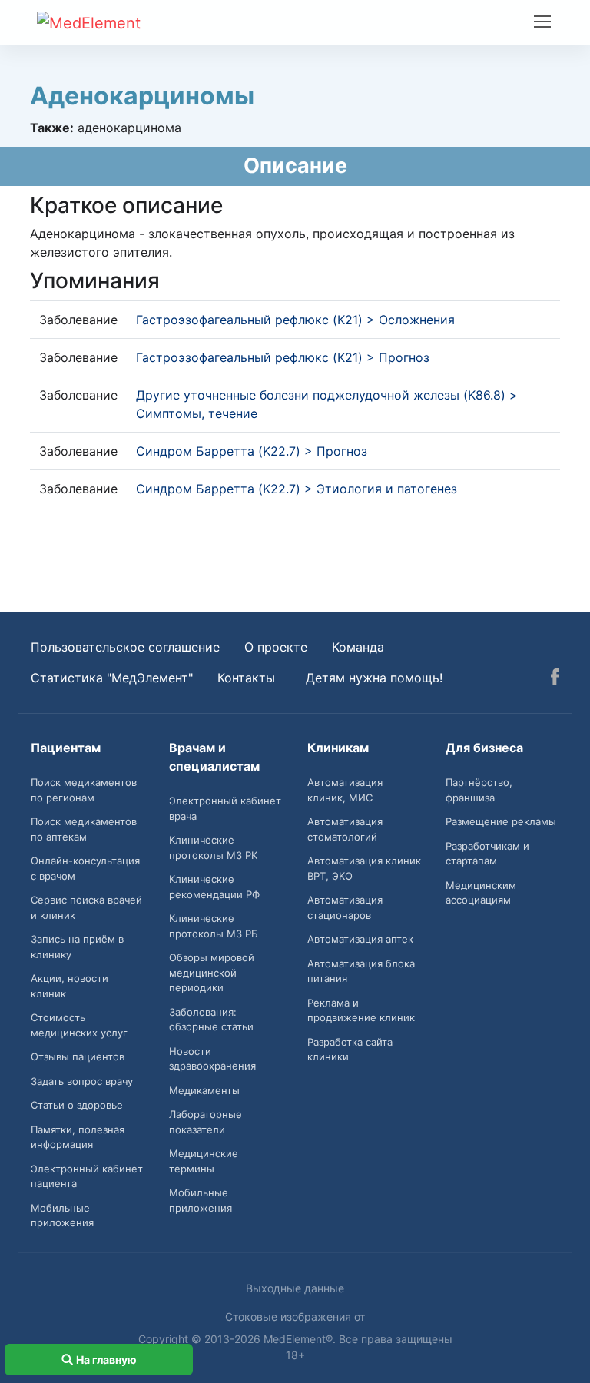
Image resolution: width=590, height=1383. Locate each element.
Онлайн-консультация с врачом (85, 868)
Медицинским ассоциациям (481, 893)
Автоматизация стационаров (345, 907)
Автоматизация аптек (360, 939)
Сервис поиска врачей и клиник (86, 907)
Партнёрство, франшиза (479, 790)
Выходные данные (295, 1288)
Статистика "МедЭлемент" (112, 677)
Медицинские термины (203, 1161)
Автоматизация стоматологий (345, 829)
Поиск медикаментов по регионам (84, 790)
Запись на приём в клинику (77, 946)
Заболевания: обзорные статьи (211, 1019)
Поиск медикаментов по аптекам (84, 829)
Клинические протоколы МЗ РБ (213, 926)
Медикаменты (204, 1090)
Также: (52, 127)
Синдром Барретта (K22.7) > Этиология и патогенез (296, 488)
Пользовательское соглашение (125, 647)
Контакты (246, 677)
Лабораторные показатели (205, 1122)
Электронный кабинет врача (225, 808)
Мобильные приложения (62, 1215)
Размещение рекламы (501, 821)
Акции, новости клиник (69, 986)
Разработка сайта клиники (350, 1049)
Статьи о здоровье (77, 1105)
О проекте (275, 647)
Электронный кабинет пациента (87, 1176)
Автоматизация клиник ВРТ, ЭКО (364, 868)
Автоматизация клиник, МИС (345, 790)
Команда (358, 647)
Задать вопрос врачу (82, 1081)
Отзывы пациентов (77, 1056)
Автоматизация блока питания (361, 971)
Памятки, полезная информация (77, 1137)
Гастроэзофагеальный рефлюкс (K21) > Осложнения (295, 319)
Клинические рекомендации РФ (214, 886)
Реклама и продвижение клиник (361, 1010)
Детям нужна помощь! (374, 677)
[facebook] (555, 679)
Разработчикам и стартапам (487, 853)
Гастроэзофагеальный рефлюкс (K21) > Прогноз (282, 357)
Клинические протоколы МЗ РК (213, 847)
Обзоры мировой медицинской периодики (211, 972)
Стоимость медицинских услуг (79, 1025)
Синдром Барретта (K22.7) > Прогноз (251, 451)
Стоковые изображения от (295, 1316)
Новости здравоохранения (212, 1059)
